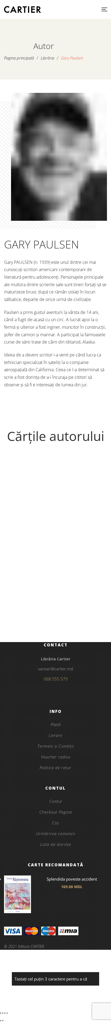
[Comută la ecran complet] (2, 1013)
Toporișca (55, 615)
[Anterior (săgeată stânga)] (0, 1020)
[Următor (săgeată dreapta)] (2, 1020)
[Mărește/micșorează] (0, 1013)
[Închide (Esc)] (7, 1013)
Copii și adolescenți (55, 606)
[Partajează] (4, 1013)
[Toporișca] (55, 529)
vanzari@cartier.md (55, 668)
